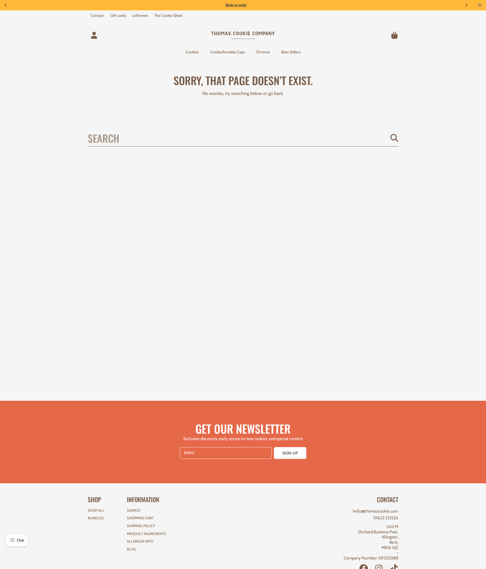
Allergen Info (140, 541)
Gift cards (118, 15)
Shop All (96, 510)
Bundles (96, 518)
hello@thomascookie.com (375, 511)
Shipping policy (141, 526)
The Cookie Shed (168, 15)
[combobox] (243, 138)
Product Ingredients (146, 533)
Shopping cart (140, 518)
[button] (394, 35)
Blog (131, 549)
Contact (97, 15)
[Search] (394, 138)
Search (133, 510)
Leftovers (140, 15)
